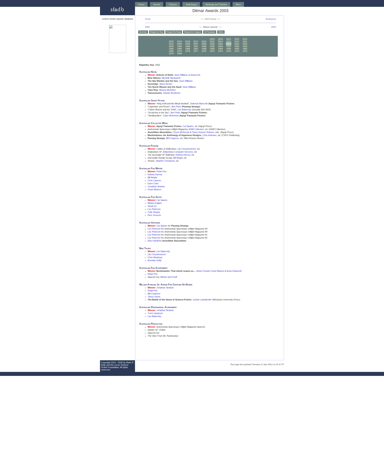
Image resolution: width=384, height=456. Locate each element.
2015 (212, 41)
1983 (228, 48)
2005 (212, 44)
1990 (171, 48)
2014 (220, 41)
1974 (220, 51)
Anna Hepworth (234, 271)
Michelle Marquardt (171, 78)
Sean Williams (181, 75)
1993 (228, 46)
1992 (236, 46)
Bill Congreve (172, 138)
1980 (171, 51)
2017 (195, 41)
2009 (179, 44)
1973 (228, 51)
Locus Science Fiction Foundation (114, 366)
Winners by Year (156, 32)
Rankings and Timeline (216, 4)
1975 (212, 51)
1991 (245, 46)
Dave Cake (153, 183)
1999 (179, 46)
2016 (204, 41)
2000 (171, 46)
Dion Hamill (153, 241)
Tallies (221, 32)
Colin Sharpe (154, 212)
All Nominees (209, 32)
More (238, 4)
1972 (236, 51)
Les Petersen (154, 209)
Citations (173, 4)
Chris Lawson (154, 180)
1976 (204, 51)
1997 (195, 46)
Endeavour (271, 19)
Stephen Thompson (165, 161)
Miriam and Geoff (168, 277)
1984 (220, 48)
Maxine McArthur (167, 90)
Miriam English (155, 203)
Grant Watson (154, 189)
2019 (179, 41)
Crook (147, 19)
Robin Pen (161, 171)
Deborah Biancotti (198, 103)
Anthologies (191, 4)
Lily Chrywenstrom (187, 149)
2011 (245, 41)
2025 (212, 39)
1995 (212, 46)
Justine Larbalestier (202, 299)
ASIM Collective (196, 129)
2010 (171, 44)
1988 (187, 48)
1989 (179, 48)
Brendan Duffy (155, 260)
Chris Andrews (209, 135)
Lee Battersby (184, 109)
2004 (147, 27)
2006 (204, 44)
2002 (273, 27)
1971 (245, 51)
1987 (195, 48)
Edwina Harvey (183, 155)
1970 (171, 53)
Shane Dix (195, 75)
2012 (236, 41)
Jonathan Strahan (156, 186)
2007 (195, 44)
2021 (245, 39)
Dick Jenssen (154, 215)
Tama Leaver (154, 296)
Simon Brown (165, 84)
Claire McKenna (170, 115)
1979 (179, 51)
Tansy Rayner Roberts (203, 132)
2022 (236, 39)
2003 (228, 44)
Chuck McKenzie (181, 132)
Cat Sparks (188, 126)
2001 (245, 44)
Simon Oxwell (202, 271)
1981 (245, 48)
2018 (187, 41)
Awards (156, 4)
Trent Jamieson (155, 313)
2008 (187, 44)
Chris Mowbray (155, 257)
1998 (187, 46)
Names (141, 4)
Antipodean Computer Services (178, 152)
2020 (171, 41)
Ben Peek (176, 106)
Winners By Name (173, 32)
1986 (204, 48)
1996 (204, 46)
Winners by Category (192, 32)
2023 (228, 39)
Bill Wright (178, 158)
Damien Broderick (171, 93)
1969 (179, 53)
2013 (228, 41)
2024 (220, 39)
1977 (195, 51)
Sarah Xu (152, 206)
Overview (143, 32)
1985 (212, 48)
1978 (187, 51)
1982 (236, 48)
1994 (220, 46)
